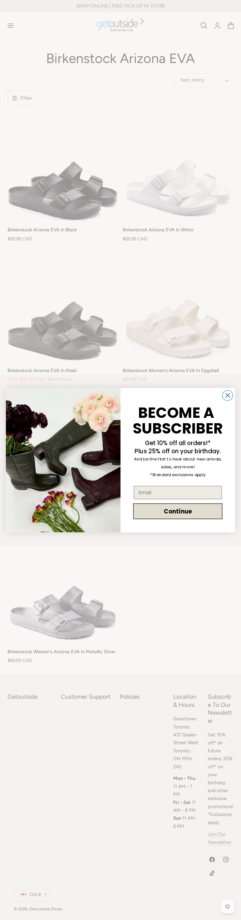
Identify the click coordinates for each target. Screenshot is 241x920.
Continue (178, 511)
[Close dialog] (227, 395)
